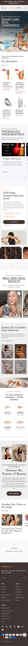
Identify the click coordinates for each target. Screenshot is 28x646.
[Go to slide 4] (18, 48)
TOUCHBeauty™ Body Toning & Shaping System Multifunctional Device (7, 113)
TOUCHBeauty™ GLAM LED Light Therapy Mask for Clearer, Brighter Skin (20, 86)
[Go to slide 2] (13, 48)
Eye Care (4, 592)
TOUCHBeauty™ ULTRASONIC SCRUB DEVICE (20, 112)
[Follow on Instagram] (10, 627)
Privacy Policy (5, 616)
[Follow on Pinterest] (14, 627)
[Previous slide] (2, 227)
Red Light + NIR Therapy (12, 159)
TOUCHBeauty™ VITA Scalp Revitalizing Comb (7, 84)
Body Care (4, 597)
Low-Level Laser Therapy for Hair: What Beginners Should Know (12, 531)
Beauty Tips (18, 594)
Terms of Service (6, 618)
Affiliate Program (20, 597)
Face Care (4, 589)
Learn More (14, 222)
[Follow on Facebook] (3, 627)
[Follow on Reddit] (3, 630)
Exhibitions (18, 592)
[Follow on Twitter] (7, 627)
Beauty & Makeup (6, 594)
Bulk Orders (19, 589)
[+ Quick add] (11, 78)
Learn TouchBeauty (14, 493)
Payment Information (7, 610)
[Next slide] (25, 227)
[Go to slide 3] (15, 48)
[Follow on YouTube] (18, 627)
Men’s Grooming (6, 600)
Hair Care (4, 586)
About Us (18, 586)
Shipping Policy (5, 608)
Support (18, 600)
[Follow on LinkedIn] (22, 627)
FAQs (3, 621)
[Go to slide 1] (10, 48)
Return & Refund (6, 613)
